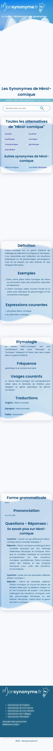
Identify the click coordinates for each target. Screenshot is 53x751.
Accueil (9, 100)
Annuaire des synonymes (14, 721)
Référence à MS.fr (11, 724)
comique (33, 139)
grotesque (34, 144)
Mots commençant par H (25, 100)
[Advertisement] (26, 58)
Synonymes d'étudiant (18, 716)
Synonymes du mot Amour (20, 707)
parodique (10, 149)
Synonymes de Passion (19, 705)
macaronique (11, 144)
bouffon (33, 133)
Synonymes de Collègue (19, 713)
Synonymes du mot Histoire (21, 710)
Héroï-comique (44, 100)
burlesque (10, 139)
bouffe (8, 133)
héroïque (42, 167)
